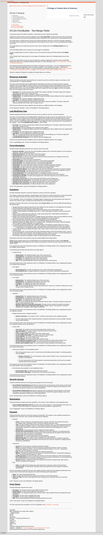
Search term (87, 15)
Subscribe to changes (44, 527)
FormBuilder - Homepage (52, 504)
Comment (25, 527)
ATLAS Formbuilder (18, 27)
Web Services (16, 21)
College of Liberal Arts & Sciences (62, 8)
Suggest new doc (33, 527)
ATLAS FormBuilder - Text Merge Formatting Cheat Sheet (50, 69)
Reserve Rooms (16, 20)
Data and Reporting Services (19, 17)
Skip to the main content (7, 1)
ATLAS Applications (18, 26)
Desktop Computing (17, 22)
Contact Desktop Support (18, 16)
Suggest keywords (15, 512)
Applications (15, 15)
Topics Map (16, 24)
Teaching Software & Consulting (20, 19)
